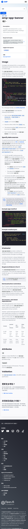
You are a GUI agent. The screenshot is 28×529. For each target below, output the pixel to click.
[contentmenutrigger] (13, 9)
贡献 (4, 467)
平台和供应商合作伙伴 (8, 466)
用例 (4, 442)
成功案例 (5, 444)
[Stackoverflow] (23, 431)
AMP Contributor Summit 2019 (10, 487)
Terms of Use (3, 508)
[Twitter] (2, 431)
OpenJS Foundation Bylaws (9, 476)
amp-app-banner (7, 56)
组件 (6, 16)
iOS (16, 142)
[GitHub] (18, 431)
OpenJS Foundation (6, 511)
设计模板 (5, 458)
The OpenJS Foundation (9, 475)
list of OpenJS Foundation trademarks (17, 520)
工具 (4, 460)
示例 (4, 457)
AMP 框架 (5, 441)
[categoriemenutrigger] (3, 13)
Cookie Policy (15, 508)
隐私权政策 (10, 508)
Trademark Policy (7, 478)
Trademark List (7, 480)
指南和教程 (6, 453)
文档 (3, 16)
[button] (26, 2)
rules (10, 375)
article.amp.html (20, 107)
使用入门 (5, 452)
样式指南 (5, 493)
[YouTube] (7, 431)
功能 (4, 446)
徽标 (4, 494)
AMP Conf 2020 (7, 485)
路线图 (5, 469)
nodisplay (6, 50)
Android (22, 142)
